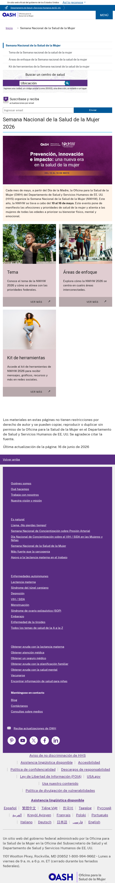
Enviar (93, 110)
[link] (10, 728)
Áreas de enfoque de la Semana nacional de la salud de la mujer (48, 59)
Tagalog (85, 808)
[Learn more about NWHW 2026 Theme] (29, 244)
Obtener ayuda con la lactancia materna (37, 646)
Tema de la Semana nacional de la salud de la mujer (40, 52)
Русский (104, 808)
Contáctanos (19, 705)
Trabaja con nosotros (25, 494)
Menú (104, 15)
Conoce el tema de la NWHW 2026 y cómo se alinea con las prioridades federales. (27, 285)
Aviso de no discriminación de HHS (57, 755)
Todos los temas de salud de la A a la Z (37, 627)
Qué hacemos (20, 489)
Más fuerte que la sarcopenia (30, 551)
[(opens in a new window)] (12, 744)
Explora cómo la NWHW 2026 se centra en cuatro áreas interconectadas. (85, 285)
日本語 (62, 822)
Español (10, 808)
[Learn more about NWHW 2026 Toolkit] (29, 330)
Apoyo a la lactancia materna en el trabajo (39, 557)
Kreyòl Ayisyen (39, 815)
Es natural (18, 519)
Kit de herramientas (26, 357)
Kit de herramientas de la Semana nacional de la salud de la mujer (49, 66)
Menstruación (20, 604)
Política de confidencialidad (33, 769)
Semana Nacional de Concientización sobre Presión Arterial (50, 531)
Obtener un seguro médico (28, 658)
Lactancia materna (23, 582)
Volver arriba (11, 459)
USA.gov (93, 776)
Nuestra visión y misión (26, 500)
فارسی (78, 822)
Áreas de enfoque (80, 272)
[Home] (17, 16)
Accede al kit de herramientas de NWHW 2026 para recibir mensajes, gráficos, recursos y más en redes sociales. (29, 373)
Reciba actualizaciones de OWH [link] (35, 728)
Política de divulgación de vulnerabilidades (60, 790)
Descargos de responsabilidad (85, 769)
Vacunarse (18, 675)
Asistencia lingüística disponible (47, 762)
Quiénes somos (21, 476)
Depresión (17, 593)
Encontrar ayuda (22, 639)
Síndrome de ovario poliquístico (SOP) (36, 610)
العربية (17, 815)
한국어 (68, 808)
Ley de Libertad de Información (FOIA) (50, 776)
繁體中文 (29, 808)
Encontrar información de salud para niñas (39, 681)
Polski (81, 815)
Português (99, 815)
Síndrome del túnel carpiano (30, 587)
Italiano (26, 822)
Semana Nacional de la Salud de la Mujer (33, 45)
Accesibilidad (89, 762)
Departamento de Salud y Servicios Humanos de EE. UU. (36, 8)
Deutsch (44, 822)
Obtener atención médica (27, 652)
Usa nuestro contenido (60, 783)
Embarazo (17, 616)
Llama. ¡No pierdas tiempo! (28, 525)
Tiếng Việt (49, 808)
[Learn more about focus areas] (85, 244)
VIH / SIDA (18, 599)
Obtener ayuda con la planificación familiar (39, 663)
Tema (12, 272)
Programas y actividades (27, 512)
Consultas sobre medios (27, 711)
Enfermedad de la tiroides (28, 622)
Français (64, 815)
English (94, 822)
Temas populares (22, 569)
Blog (14, 700)
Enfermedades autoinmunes (29, 576)
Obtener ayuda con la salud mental (34, 669)
